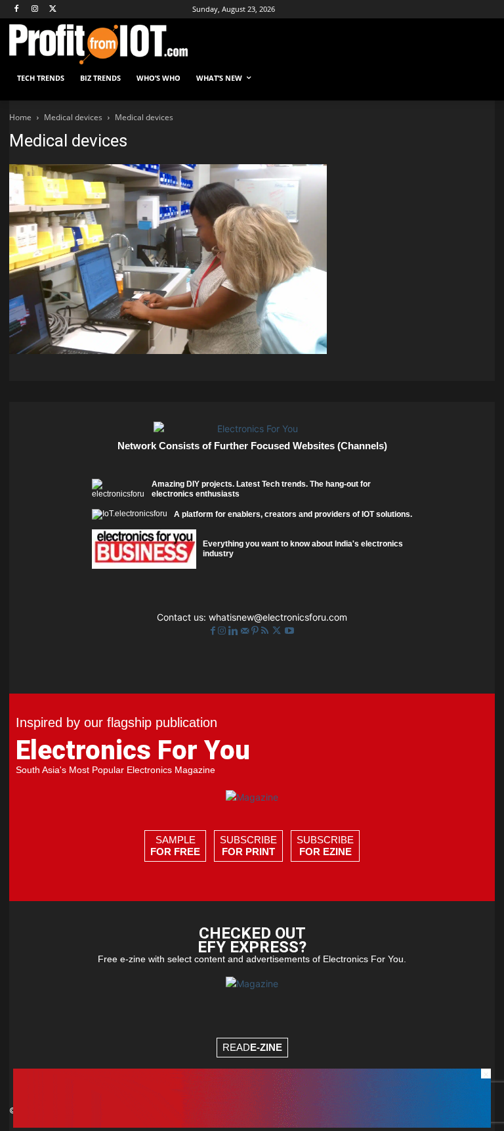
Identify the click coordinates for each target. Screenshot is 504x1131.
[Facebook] (16, 9)
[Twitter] (278, 630)
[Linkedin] (234, 630)
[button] (479, 78)
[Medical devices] (168, 350)
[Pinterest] (256, 630)
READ (252, 1047)
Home (20, 117)
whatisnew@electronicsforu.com (278, 617)
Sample (175, 845)
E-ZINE (266, 1047)
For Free (175, 851)
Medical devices (73, 117)
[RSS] (266, 630)
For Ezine (325, 851)
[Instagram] (35, 9)
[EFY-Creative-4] (252, 1124)
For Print (248, 851)
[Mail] (246, 630)
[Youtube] (289, 630)
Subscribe (248, 845)
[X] (53, 9)
